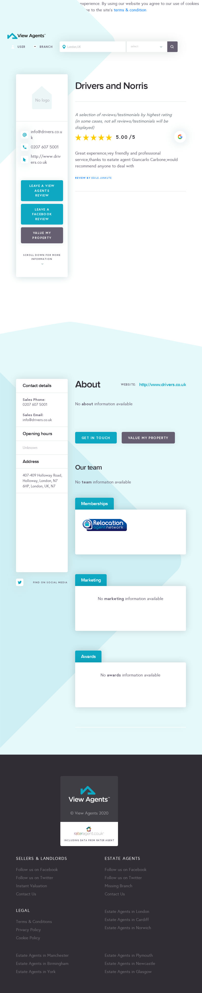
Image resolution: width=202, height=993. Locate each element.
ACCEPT (9, 20)
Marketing (91, 580)
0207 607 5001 (45, 147)
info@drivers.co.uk (46, 134)
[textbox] (146, 45)
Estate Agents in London (127, 911)
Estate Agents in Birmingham (42, 963)
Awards (88, 656)
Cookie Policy (28, 937)
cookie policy (54, 10)
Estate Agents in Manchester (42, 955)
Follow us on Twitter (34, 877)
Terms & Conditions (34, 921)
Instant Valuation (31, 885)
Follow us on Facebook (37, 869)
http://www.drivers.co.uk (46, 159)
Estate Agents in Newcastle (130, 963)
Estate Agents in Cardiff (127, 919)
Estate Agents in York (35, 971)
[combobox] (146, 46)
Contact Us (26, 894)
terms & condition (130, 10)
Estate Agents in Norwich (128, 927)
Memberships (94, 503)
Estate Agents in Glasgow (128, 971)
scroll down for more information (42, 257)
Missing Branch (118, 885)
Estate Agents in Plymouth (129, 955)
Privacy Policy (28, 929)
